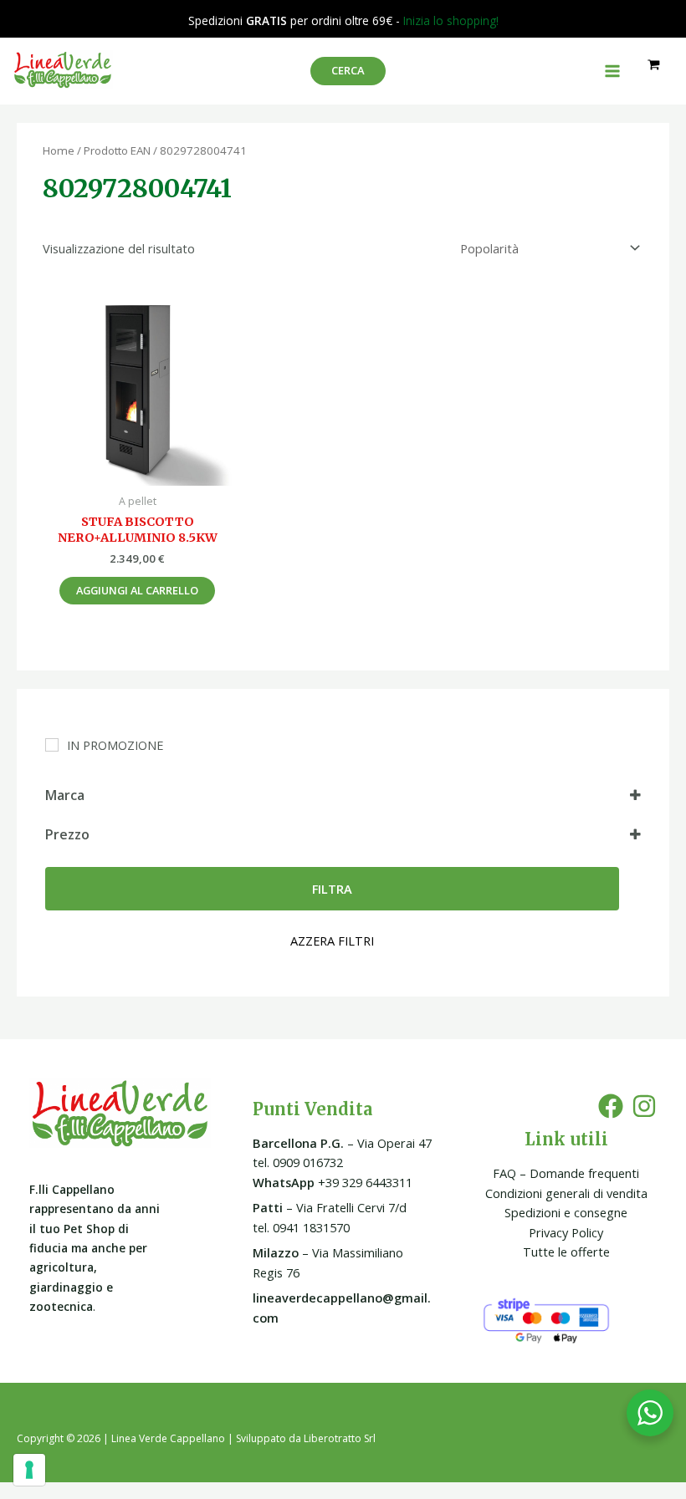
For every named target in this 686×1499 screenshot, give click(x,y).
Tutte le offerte (566, 1251)
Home (58, 150)
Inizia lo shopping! (451, 20)
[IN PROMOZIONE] (52, 745)
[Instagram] (644, 1106)
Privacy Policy (566, 1232)
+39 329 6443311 (332, 1182)
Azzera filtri (332, 940)
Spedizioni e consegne (565, 1212)
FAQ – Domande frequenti (566, 1173)
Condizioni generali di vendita (566, 1193)
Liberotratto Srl (340, 1438)
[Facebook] (610, 1106)
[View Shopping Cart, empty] (654, 65)
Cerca (348, 70)
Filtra (332, 888)
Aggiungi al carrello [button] (137, 590)
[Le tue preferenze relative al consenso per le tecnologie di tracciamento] (29, 1470)
